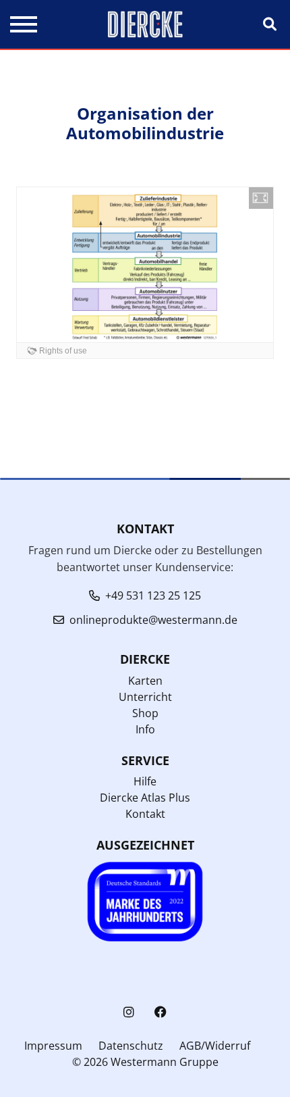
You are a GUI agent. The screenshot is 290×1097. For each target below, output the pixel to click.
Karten (145, 680)
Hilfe (145, 781)
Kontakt (145, 813)
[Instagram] (128, 1012)
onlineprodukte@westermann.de (153, 619)
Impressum (53, 1045)
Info (145, 729)
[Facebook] (160, 1012)
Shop (145, 713)
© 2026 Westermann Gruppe (145, 1061)
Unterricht (145, 696)
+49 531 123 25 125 (153, 595)
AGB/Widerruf (214, 1045)
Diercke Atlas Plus (145, 797)
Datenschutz (130, 1045)
